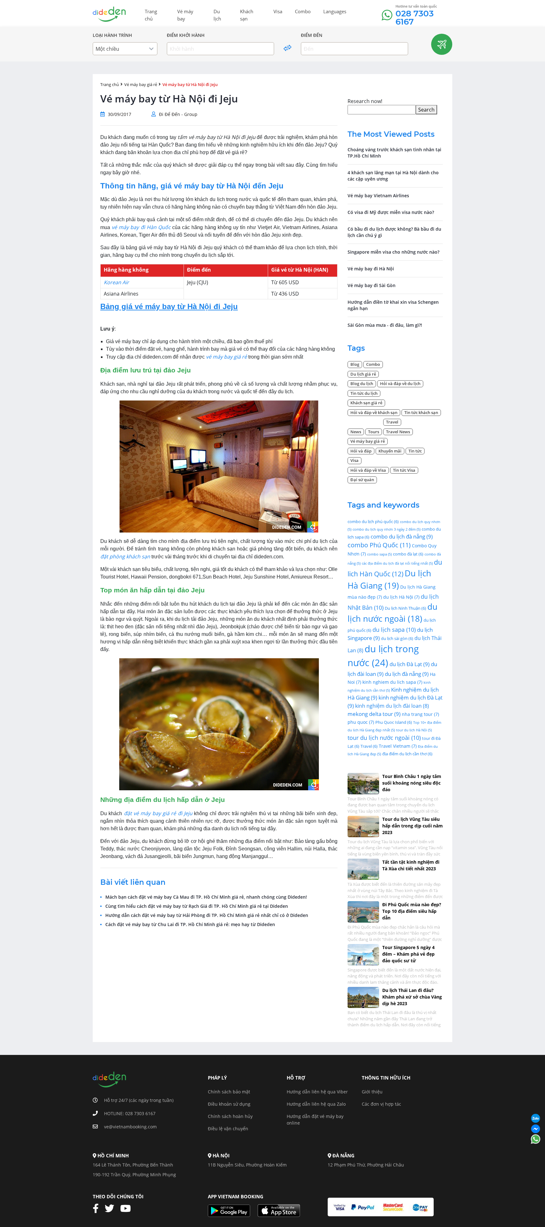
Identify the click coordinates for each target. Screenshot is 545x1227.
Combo (303, 11)
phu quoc (361, 722)
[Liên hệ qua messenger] (535, 1129)
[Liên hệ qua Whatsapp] (535, 1139)
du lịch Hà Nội (401, 597)
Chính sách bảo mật (229, 1092)
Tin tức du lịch (364, 393)
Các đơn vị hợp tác (381, 1104)
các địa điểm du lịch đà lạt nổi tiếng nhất (397, 563)
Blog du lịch (361, 383)
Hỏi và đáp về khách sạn (373, 412)
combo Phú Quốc (379, 545)
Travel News (398, 432)
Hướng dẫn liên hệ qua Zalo (316, 1104)
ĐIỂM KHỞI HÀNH (186, 35)
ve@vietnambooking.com (130, 1127)
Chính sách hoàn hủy (230, 1116)
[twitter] (112, 1209)
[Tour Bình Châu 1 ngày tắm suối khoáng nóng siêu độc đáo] (363, 783)
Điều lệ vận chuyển (228, 1129)
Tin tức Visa (404, 470)
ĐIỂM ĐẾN (311, 35)
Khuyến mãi (389, 451)
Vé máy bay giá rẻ (140, 84)
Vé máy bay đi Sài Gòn (372, 285)
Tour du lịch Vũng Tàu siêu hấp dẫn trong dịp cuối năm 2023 (412, 825)
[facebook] (98, 1209)
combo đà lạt (408, 554)
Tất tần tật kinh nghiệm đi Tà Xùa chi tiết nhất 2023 (410, 865)
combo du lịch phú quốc (373, 521)
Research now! (365, 101)
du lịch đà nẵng (407, 673)
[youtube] (128, 1209)
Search (426, 109)
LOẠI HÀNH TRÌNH (112, 35)
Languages (334, 11)
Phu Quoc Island (393, 722)
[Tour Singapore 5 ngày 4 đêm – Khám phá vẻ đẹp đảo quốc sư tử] (363, 954)
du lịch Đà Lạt (410, 664)
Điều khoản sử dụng (229, 1104)
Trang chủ (151, 15)
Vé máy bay (185, 15)
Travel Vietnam (398, 746)
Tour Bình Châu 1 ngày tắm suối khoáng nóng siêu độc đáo (411, 782)
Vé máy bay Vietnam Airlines (378, 196)
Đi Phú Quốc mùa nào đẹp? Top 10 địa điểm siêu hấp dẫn (411, 911)
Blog (354, 364)
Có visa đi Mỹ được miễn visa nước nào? (391, 212)
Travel (392, 422)
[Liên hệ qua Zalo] (535, 1119)
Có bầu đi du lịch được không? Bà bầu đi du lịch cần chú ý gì (394, 232)
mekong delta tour (374, 713)
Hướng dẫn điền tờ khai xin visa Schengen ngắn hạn (393, 305)
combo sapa (379, 554)
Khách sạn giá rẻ (366, 403)
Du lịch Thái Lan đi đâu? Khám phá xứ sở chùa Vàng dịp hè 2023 (412, 996)
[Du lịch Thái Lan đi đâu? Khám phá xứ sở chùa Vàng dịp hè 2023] (363, 997)
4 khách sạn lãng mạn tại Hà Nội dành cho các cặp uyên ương (393, 176)
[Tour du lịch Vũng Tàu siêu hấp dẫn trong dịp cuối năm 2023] (363, 825)
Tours (373, 432)
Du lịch (217, 15)
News (355, 432)
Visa (277, 11)
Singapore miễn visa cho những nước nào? (393, 252)
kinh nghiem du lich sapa (392, 682)
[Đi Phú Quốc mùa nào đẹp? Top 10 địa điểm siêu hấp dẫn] (363, 911)
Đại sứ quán (362, 479)
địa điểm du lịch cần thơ (407, 754)
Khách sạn (246, 15)
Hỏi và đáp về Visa (368, 470)
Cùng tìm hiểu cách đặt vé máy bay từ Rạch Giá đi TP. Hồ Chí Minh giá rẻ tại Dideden (196, 906)
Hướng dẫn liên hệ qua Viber (317, 1092)
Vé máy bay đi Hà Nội (371, 269)
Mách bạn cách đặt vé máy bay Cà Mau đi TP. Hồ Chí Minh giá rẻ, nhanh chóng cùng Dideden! (206, 897)
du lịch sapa (394, 629)
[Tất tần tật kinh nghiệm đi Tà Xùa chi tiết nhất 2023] (363, 868)
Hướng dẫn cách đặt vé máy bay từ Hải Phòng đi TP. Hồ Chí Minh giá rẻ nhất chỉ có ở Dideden (206, 915)
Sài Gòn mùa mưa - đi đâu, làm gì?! (385, 325)
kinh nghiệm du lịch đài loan (392, 705)
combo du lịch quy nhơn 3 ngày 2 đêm (386, 529)
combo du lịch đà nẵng (402, 536)
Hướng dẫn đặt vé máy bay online (315, 1119)
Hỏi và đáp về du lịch (400, 383)
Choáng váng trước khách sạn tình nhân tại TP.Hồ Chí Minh (394, 153)
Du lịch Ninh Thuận (405, 608)
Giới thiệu (372, 1092)
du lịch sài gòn (397, 638)
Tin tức (415, 451)
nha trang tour (420, 714)
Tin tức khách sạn (421, 412)
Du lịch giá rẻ (363, 374)
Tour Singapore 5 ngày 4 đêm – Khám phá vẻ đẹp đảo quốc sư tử (408, 954)
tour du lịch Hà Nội (414, 730)
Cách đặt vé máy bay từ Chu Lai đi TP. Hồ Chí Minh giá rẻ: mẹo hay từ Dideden (190, 924)
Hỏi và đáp (361, 451)
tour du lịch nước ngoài (384, 737)
